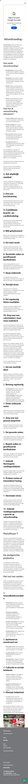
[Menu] (25, 3)
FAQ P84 (5, 740)
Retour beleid (6, 767)
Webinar (5, 745)
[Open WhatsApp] (25, 780)
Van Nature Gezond (8, 733)
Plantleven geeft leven (8, 750)
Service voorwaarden (8, 765)
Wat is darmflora (7, 747)
